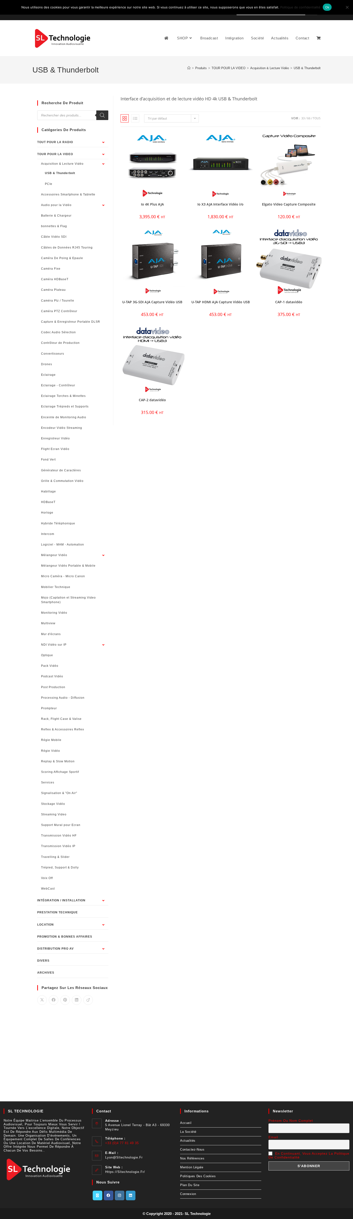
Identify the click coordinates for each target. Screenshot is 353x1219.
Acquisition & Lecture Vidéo (62, 163)
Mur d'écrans (51, 634)
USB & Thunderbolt (307, 68)
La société (188, 1132)
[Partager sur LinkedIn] (76, 1000)
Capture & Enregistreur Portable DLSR (70, 321)
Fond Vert (48, 459)
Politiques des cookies (198, 1176)
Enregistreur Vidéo (55, 438)
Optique (47, 655)
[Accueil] (188, 68)
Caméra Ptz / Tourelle (57, 300)
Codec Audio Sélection (58, 332)
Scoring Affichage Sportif (60, 772)
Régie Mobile (51, 740)
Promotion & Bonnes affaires (64, 936)
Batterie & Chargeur (56, 215)
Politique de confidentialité (300, 7)
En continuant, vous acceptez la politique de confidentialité (308, 1155)
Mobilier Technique (55, 587)
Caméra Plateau (53, 289)
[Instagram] (119, 1195)
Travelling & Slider (55, 857)
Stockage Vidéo (53, 804)
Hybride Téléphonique (58, 523)
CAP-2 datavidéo (152, 400)
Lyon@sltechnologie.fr (124, 1157)
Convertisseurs (52, 353)
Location (45, 924)
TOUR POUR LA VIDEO (55, 154)
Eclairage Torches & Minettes (63, 396)
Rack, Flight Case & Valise (61, 719)
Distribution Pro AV (55, 948)
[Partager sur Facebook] (53, 1000)
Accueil (185, 1123)
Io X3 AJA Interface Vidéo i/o (220, 204)
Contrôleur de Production (60, 343)
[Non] (347, 7)
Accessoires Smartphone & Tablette (68, 194)
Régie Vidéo (50, 750)
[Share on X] (42, 1000)
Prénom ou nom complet (290, 1120)
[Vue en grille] (125, 118)
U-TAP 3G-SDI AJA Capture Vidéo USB (152, 302)
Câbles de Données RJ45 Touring (67, 247)
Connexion (188, 1194)
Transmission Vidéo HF (59, 835)
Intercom (47, 534)
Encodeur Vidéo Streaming (61, 428)
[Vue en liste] (135, 118)
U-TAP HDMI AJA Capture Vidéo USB (220, 302)
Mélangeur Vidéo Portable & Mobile (68, 565)
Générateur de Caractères (61, 470)
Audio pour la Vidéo (56, 205)
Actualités (187, 1140)
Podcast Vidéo (52, 676)
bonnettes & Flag (54, 226)
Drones (46, 364)
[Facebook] (108, 1195)
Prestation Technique (57, 912)
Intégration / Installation (61, 900)
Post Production (53, 687)
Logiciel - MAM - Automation (62, 544)
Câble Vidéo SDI (54, 236)
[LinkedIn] (130, 1195)
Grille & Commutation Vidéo (62, 481)
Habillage (48, 491)
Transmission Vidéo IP (58, 846)
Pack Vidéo (49, 665)
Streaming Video (54, 814)
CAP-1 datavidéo (288, 302)
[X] (97, 1195)
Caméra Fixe (51, 268)
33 (303, 118)
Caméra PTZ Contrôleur (59, 311)
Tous (317, 118)
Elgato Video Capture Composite (289, 204)
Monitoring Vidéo (54, 612)
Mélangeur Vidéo (54, 555)
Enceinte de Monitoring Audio (63, 417)
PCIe (48, 184)
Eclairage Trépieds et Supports (65, 406)
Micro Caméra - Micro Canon (63, 576)
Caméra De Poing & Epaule (62, 258)
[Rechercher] (102, 115)
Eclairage (48, 374)
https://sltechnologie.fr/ (125, 1172)
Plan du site (189, 1185)
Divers (43, 960)
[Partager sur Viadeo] (88, 1000)
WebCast (48, 888)
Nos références (192, 1158)
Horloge (47, 512)
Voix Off (47, 878)
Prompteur (49, 708)
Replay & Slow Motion (58, 761)
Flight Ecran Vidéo (55, 449)
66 (308, 118)
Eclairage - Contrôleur (58, 385)
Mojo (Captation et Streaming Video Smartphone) (68, 600)
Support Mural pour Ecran (60, 825)
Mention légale (191, 1167)
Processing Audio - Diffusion (63, 697)
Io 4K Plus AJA (152, 204)
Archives (45, 972)
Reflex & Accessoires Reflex (62, 729)
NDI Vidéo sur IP (54, 644)
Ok (327, 7)
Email (273, 1137)
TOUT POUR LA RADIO (55, 142)
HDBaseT (48, 502)
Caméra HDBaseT (54, 279)
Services (47, 782)
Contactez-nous (192, 1149)
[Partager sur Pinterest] (65, 1000)
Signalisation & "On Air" (59, 793)
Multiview (48, 623)
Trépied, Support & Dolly (60, 867)
